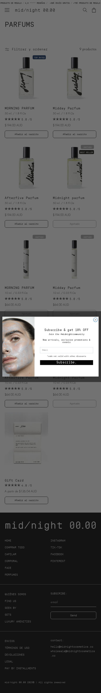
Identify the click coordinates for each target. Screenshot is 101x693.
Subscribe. (66, 362)
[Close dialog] (95, 320)
